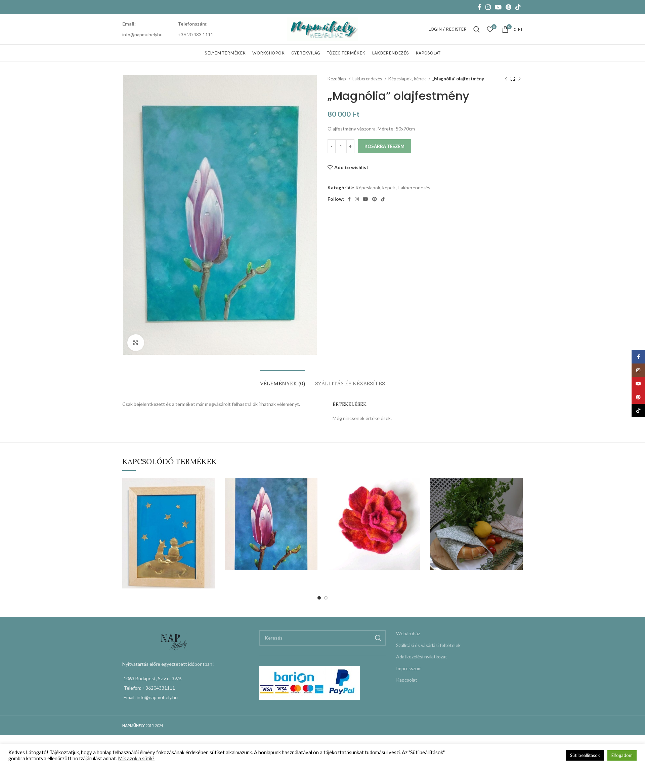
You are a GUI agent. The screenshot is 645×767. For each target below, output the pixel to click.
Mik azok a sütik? (136, 758)
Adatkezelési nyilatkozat (421, 656)
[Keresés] (476, 29)
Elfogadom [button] (622, 755)
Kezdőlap (337, 78)
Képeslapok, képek (407, 78)
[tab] (282, 380)
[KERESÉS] (378, 638)
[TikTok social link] (518, 7)
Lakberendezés (367, 78)
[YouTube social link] (498, 7)
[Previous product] (506, 79)
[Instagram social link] (488, 7)
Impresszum (409, 668)
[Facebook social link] (479, 7)
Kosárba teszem (384, 146)
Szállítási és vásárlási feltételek (428, 645)
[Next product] (519, 79)
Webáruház (408, 633)
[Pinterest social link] (508, 7)
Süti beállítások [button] (585, 755)
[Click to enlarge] (135, 342)
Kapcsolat (406, 680)
